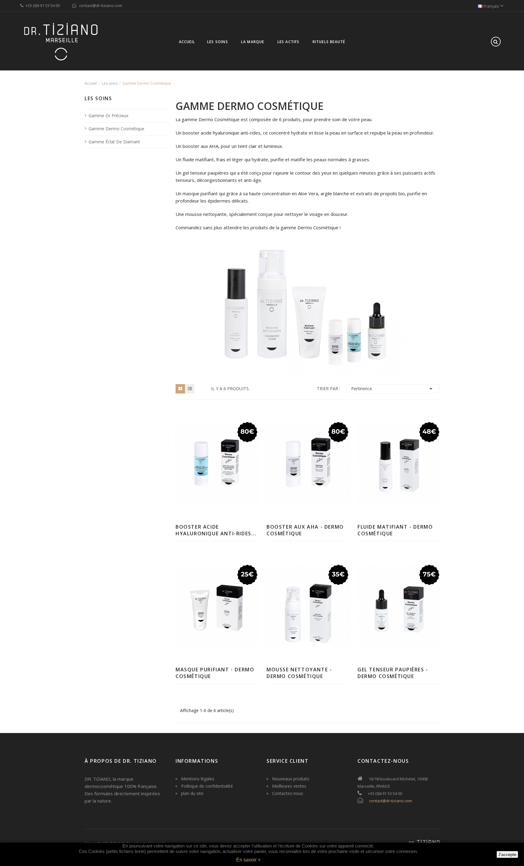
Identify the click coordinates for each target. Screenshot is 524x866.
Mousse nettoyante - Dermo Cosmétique (299, 673)
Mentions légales (197, 779)
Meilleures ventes (289, 786)
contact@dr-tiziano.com (390, 800)
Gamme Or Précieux (108, 115)
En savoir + (248, 859)
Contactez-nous (287, 793)
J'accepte (507, 854)
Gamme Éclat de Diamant (114, 142)
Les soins (98, 99)
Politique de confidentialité (207, 786)
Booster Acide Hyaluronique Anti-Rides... (216, 530)
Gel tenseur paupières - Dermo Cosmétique (393, 673)
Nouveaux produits (290, 779)
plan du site (192, 793)
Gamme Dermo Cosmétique (116, 128)
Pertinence (393, 388)
